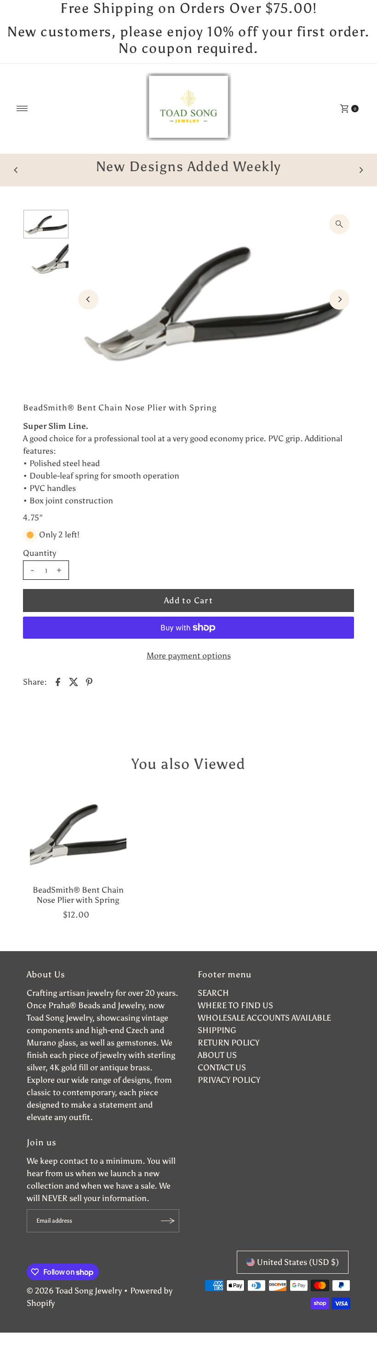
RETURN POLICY (228, 1059)
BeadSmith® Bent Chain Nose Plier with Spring (78, 911)
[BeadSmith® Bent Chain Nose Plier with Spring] (78, 849)
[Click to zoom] (339, 241)
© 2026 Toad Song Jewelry (74, 1307)
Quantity (39, 570)
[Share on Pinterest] (89, 698)
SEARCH (213, 1010)
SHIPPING (217, 1047)
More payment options (189, 672)
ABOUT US (217, 1072)
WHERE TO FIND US (235, 1022)
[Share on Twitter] (73, 698)
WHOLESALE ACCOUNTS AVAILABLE (264, 1034)
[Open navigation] (22, 108)
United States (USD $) (298, 1279)
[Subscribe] (167, 1237)
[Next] (361, 178)
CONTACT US (222, 1084)
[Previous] (16, 178)
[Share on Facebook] (58, 698)
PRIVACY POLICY (229, 1096)
